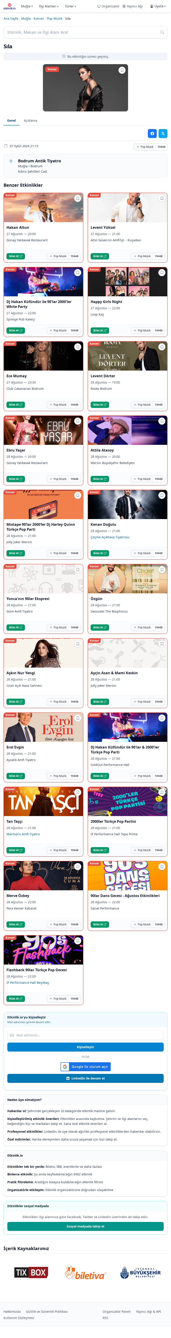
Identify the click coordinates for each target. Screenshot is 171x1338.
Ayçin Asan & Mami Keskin (114, 672)
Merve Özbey (17, 895)
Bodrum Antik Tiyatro (39, 160)
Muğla (27, 6)
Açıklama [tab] (30, 120)
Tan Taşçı (14, 821)
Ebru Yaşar (15, 450)
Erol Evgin (15, 747)
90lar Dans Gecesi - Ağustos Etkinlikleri (125, 895)
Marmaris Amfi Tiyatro (23, 834)
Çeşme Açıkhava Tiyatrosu (110, 537)
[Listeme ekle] (122, 70)
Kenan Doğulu (103, 524)
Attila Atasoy (102, 450)
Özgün (96, 598)
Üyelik (160, 6)
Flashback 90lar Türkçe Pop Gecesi (36, 969)
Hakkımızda (12, 1311)
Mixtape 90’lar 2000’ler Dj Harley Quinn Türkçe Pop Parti (40, 527)
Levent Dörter (103, 375)
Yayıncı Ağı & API (148, 1311)
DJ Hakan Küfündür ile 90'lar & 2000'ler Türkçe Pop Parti (125, 750)
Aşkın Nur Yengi (20, 672)
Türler (70, 6)
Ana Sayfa (11, 18)
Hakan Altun (17, 227)
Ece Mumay (16, 375)
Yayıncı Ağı (135, 6)
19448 (161, 147)
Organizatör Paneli (117, 1311)
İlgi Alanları (49, 6)
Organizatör (111, 6)
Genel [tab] (11, 120)
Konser (39, 18)
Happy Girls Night (106, 301)
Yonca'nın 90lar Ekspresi (27, 598)
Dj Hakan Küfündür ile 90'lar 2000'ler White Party (38, 304)
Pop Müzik (54, 18)
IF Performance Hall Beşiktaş (27, 982)
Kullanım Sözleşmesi (19, 1318)
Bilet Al (14, 256)
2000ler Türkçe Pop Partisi (113, 821)
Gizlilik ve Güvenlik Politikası (47, 1311)
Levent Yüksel (103, 227)
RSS (105, 1318)
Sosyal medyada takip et (85, 1226)
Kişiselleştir (85, 1047)
